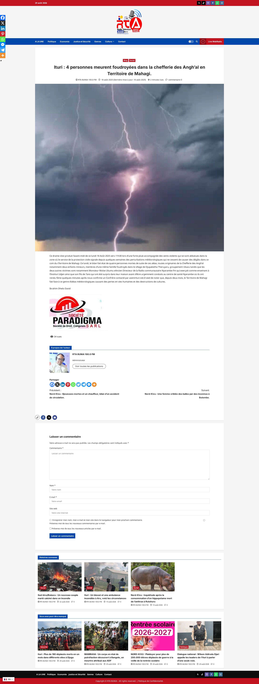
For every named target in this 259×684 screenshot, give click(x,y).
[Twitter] (78, 384)
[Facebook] (52, 384)
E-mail (53, 497)
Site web (53, 508)
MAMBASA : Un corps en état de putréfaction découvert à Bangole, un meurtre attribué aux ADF (104, 657)
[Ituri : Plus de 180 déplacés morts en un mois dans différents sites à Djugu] (60, 636)
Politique (52, 41)
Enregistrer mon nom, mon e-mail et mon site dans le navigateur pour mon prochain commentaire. (97, 520)
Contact (121, 41)
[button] (37, 417)
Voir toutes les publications (89, 366)
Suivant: (177, 394)
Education (138, 647)
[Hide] (1, 61)
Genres (97, 41)
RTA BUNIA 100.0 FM (87, 79)
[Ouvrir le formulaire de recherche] (197, 41)
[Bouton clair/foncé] (191, 41)
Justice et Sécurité (81, 41)
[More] (94, 384)
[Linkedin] (62, 384)
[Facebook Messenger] (89, 384)
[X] (57, 384)
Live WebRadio (215, 41)
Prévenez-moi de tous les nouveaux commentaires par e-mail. (77, 523)
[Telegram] (83, 384)
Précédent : (84, 394)
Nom (52, 485)
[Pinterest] (68, 384)
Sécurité (44, 647)
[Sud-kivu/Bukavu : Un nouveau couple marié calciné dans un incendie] (60, 577)
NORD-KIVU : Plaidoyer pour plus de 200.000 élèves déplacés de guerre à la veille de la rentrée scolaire (152, 657)
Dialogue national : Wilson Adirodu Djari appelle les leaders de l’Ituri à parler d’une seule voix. (198, 657)
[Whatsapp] (73, 384)
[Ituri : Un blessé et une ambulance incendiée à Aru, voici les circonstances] (106, 577)
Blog (125, 60)
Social (132, 60)
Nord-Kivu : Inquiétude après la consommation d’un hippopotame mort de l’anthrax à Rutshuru (151, 598)
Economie (64, 41)
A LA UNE (39, 41)
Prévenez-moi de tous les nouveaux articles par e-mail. (76, 528)
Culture (108, 41)
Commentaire (56, 448)
